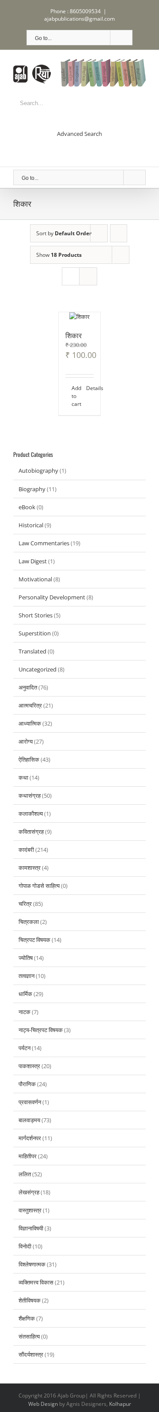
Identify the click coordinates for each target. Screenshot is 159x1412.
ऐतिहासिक (29, 759)
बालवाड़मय (29, 1120)
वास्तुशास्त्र (30, 1210)
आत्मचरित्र (30, 705)
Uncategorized (38, 669)
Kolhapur (120, 1404)
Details (90, 388)
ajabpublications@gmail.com (79, 18)
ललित (25, 1174)
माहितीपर (28, 1156)
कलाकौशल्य (31, 813)
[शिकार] (80, 316)
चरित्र (25, 904)
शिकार (73, 335)
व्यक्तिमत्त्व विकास (36, 1282)
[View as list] (88, 276)
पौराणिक (27, 1084)
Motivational (35, 579)
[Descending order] (118, 233)
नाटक (24, 1012)
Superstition (35, 633)
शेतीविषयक (30, 1300)
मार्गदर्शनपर (30, 1138)
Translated (32, 651)
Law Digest (33, 561)
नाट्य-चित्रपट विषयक (41, 1030)
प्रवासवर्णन (30, 1102)
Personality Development (52, 597)
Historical (31, 525)
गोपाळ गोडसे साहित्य (39, 886)
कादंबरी (26, 850)
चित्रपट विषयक (34, 940)
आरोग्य (26, 741)
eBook (27, 507)
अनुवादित (28, 687)
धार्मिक (25, 994)
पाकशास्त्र (29, 1066)
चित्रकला (29, 922)
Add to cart (76, 396)
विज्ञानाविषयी (31, 1228)
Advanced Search (79, 134)
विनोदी (25, 1246)
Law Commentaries (44, 543)
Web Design (43, 1404)
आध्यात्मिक (30, 723)
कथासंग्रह (30, 795)
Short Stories (36, 615)
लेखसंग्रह (29, 1192)
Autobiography (38, 470)
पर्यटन (24, 1048)
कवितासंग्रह (31, 832)
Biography (32, 489)
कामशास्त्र (30, 868)
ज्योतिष (26, 958)
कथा (23, 777)
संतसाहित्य (29, 1336)
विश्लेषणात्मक (32, 1264)
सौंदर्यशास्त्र (31, 1354)
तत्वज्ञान (26, 976)
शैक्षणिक (27, 1318)
